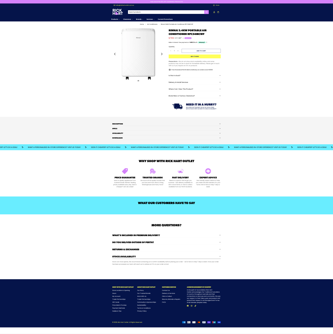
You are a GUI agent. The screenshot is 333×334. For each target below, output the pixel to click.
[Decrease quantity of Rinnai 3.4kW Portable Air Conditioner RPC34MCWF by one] (171, 51)
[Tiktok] (195, 306)
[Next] (217, 1)
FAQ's (164, 302)
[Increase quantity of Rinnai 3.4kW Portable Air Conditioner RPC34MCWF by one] (178, 51)
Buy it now (195, 56)
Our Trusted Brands (143, 293)
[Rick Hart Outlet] (117, 12)
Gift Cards (115, 302)
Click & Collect (167, 296)
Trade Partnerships (118, 299)
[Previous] (116, 1)
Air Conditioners (152, 24)
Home (142, 24)
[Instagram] (191, 306)
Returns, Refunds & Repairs (171, 299)
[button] (218, 12)
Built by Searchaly (166, 326)
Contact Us (166, 290)
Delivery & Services (168, 293)
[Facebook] (188, 306)
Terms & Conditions (144, 308)
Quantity (172, 47)
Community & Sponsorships (146, 302)
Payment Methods (118, 308)
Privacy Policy (142, 311)
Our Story (140, 290)
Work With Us (141, 296)
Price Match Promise (119, 305)
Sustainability (141, 305)
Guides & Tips (116, 311)
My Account (116, 296)
